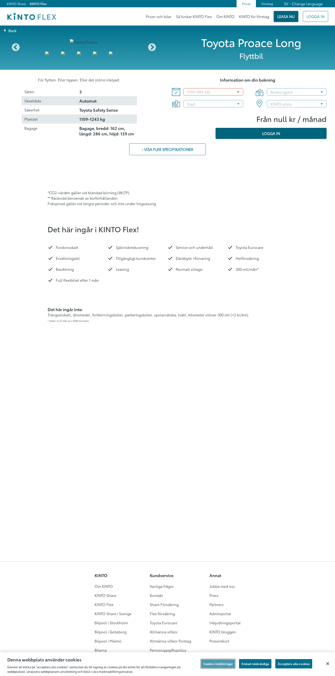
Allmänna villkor (164, 631)
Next (152, 47)
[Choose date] (238, 91)
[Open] (322, 92)
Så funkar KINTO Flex (194, 16)
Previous (15, 47)
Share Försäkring (164, 604)
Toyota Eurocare (163, 622)
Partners (216, 604)
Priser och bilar (158, 16)
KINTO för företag (254, 16)
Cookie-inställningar (218, 664)
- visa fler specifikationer (167, 149)
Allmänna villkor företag (170, 640)
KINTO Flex (38, 3)
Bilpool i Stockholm (111, 622)
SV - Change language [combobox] (303, 3)
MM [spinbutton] (200, 92)
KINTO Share (16, 3)
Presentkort (219, 640)
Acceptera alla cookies (294, 664)
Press (214, 595)
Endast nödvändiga (255, 664)
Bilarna (101, 650)
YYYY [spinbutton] (191, 92)
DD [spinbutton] (207, 92)
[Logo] (31, 16)
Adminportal (220, 613)
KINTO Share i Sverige (113, 613)
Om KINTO (225, 16)
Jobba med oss (222, 586)
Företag (267, 3)
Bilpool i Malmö (108, 640)
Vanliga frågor (162, 586)
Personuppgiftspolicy (168, 650)
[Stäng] (328, 664)
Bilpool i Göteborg (110, 631)
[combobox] (292, 92)
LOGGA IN (271, 133)
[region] (167, 664)
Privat (246, 3)
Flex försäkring (162, 613)
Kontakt (156, 595)
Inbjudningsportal (225, 622)
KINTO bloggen (222, 631)
